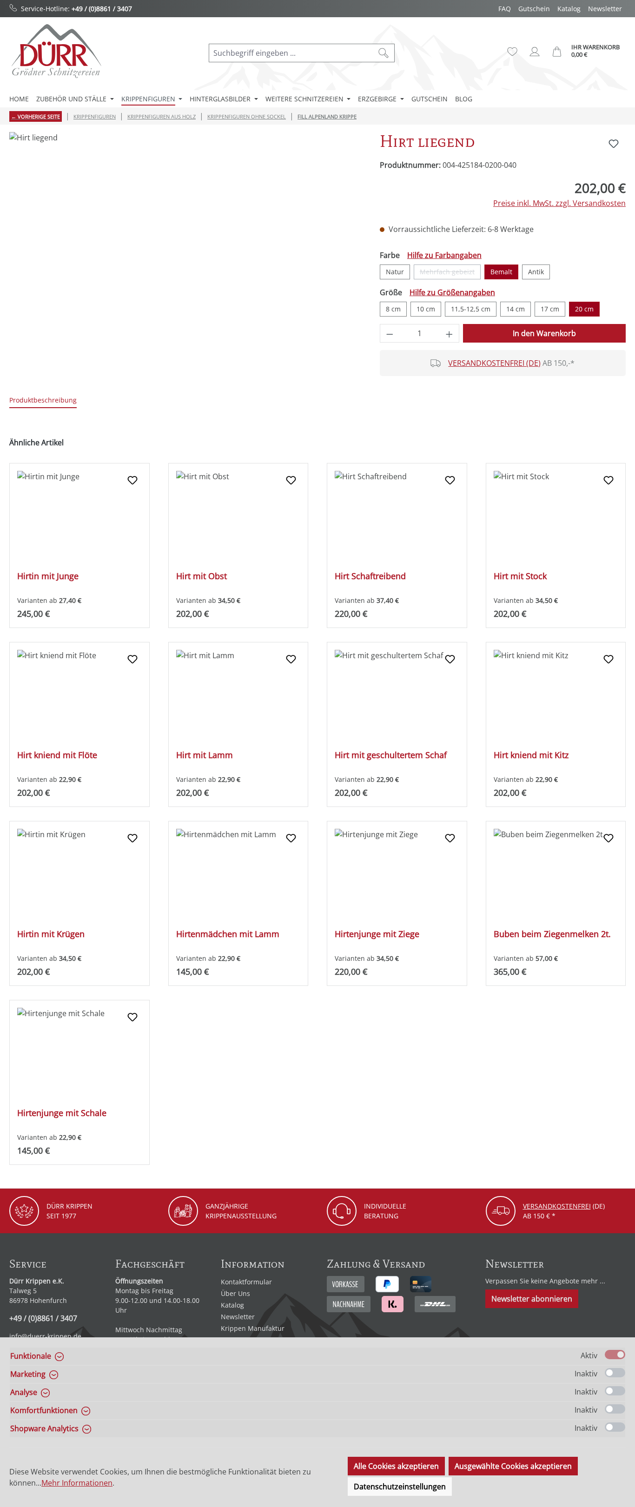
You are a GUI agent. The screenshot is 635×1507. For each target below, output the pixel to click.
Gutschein (534, 8)
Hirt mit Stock (520, 576)
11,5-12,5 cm (470, 308)
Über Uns (235, 1293)
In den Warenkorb (544, 333)
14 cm (515, 308)
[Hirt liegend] (185, 232)
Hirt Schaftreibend (370, 576)
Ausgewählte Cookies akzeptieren (513, 1466)
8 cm (393, 308)
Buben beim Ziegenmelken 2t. (552, 934)
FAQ (504, 8)
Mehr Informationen (76, 1483)
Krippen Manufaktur (252, 1328)
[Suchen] (384, 53)
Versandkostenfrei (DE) (494, 363)
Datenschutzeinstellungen (400, 1486)
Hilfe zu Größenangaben (452, 292)
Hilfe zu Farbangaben (444, 255)
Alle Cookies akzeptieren (396, 1466)
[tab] (43, 400)
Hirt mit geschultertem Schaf (391, 755)
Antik (536, 271)
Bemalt (501, 271)
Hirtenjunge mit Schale (61, 1113)
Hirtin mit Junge (48, 576)
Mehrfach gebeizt (450, 273)
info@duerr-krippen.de (45, 1336)
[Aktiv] (615, 1354)
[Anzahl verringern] (389, 333)
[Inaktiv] (615, 1372)
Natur (395, 271)
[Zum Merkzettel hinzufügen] (614, 144)
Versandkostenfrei (557, 1206)
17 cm (550, 308)
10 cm (426, 308)
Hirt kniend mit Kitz (531, 755)
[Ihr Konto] (534, 51)
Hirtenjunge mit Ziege (377, 934)
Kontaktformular (246, 1281)
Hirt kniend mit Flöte (57, 755)
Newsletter (605, 8)
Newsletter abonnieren (531, 1299)
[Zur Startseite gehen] (55, 51)
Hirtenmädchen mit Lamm (227, 934)
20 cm (584, 308)
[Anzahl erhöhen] (449, 333)
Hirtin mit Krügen (51, 934)
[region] (185, 232)
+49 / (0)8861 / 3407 (102, 8)
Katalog (569, 8)
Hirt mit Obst (201, 576)
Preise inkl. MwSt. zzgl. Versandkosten (559, 203)
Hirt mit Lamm (204, 755)
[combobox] (291, 53)
